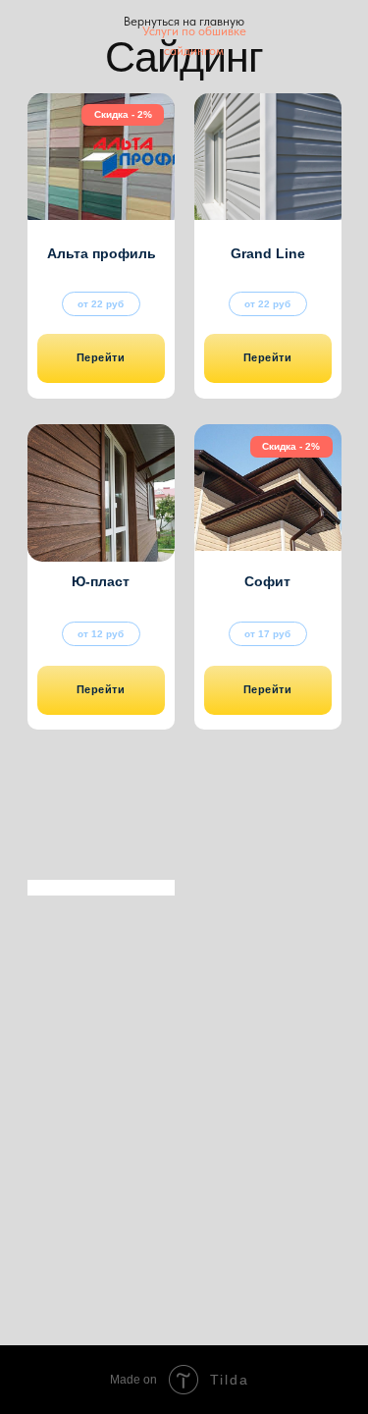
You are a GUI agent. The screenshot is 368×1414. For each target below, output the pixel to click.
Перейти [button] (101, 357)
